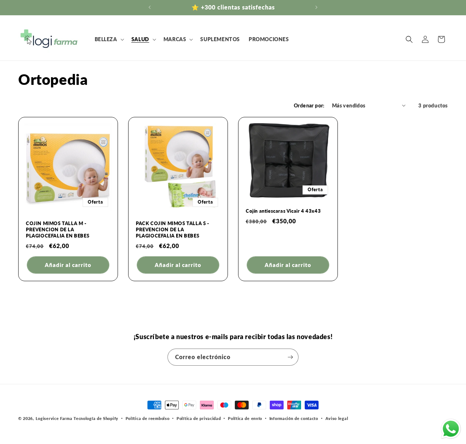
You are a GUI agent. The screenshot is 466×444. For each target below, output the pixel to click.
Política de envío (245, 418)
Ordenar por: (309, 105)
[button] (108, 39)
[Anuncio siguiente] (316, 7)
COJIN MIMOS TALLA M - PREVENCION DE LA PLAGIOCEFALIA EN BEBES (57, 229)
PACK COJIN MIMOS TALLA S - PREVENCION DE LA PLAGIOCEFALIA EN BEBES (172, 229)
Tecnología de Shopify (96, 418)
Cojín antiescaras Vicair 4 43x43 (283, 211)
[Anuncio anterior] (150, 7)
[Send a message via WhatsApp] (450, 428)
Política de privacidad (199, 418)
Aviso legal (336, 418)
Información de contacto (293, 418)
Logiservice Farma (54, 418)
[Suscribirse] (290, 357)
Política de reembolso (148, 418)
